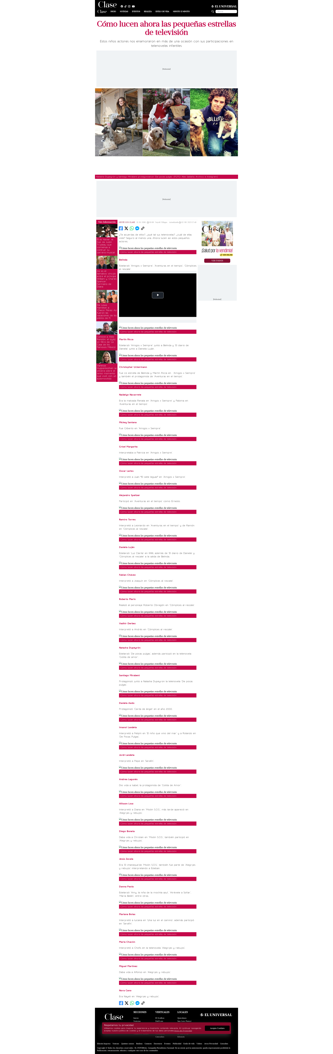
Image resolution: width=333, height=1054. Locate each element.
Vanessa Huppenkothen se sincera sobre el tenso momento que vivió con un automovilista (107, 372)
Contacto (148, 1044)
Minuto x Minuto (181, 11)
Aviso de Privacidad (183, 1031)
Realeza (148, 11)
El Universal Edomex (182, 1035)
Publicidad (177, 1044)
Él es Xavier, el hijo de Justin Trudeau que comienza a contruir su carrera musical (106, 246)
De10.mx (159, 1021)
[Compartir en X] (126, 228)
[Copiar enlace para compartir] (143, 228)
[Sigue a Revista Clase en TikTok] (126, 6)
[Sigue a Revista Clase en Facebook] (122, 6)
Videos (199, 1044)
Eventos (136, 11)
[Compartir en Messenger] (137, 228)
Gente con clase (127, 222)
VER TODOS (217, 260)
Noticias (124, 11)
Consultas (159, 1037)
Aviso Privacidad (211, 1044)
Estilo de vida (162, 11)
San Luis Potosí (184, 1021)
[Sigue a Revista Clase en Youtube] (134, 6)
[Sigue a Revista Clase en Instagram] (130, 6)
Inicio (113, 11)
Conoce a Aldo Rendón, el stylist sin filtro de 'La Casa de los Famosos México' (106, 342)
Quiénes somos (127, 1044)
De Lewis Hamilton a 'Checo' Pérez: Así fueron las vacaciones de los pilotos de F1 (107, 312)
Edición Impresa (103, 1044)
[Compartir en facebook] (121, 228)
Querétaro (182, 1018)
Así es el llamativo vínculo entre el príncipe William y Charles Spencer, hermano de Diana (107, 279)
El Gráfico (159, 1018)
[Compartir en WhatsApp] (132, 228)
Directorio (158, 1044)
